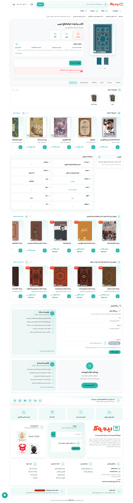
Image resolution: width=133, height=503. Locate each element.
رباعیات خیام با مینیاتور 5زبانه (63, 289)
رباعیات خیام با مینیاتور (113, 289)
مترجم (102, 83)
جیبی (72, 198)
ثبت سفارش (76, 448)
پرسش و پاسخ (73, 83)
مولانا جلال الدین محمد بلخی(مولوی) (12, 142)
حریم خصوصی (61, 475)
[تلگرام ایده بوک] (35, 401)
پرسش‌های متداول (60, 469)
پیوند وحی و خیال (42, 140)
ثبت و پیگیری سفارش (87, 469)
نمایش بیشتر (18, 53)
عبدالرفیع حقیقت (90, 142)
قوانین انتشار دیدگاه (101, 348)
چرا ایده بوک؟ (33, 475)
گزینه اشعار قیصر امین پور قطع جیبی (109, 140)
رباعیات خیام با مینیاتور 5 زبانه (87, 289)
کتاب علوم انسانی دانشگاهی (95, 17)
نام (120, 318)
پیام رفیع (92, 140)
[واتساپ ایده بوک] (40, 401)
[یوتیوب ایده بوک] (25, 401)
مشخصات (117, 83)
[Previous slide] (16, 90)
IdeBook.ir (71, 500)
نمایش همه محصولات (18, 216)
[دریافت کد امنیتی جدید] (105, 343)
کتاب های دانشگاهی (111, 17)
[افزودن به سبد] (117, 147)
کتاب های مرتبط (84, 83)
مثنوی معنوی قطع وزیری (15, 140)
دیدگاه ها (94, 83)
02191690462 (114, 469)
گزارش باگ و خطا (60, 478)
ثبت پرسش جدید (88, 385)
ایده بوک (120, 17)
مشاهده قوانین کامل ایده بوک (47, 351)
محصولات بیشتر (16, 113)
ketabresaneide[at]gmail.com (111, 482)
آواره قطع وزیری (67, 140)
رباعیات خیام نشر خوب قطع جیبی (86, 243)
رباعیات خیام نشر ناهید (113, 243)
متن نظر (119, 325)
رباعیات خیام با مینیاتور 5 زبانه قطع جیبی (36, 289)
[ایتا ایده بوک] (20, 401)
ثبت (53, 434)
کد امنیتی (118, 340)
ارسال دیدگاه (114, 352)
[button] (105, 68)
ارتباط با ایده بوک (32, 472)
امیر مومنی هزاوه (41, 142)
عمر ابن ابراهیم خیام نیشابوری (111, 291)
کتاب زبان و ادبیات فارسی (79, 17)
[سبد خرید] (13, 4)
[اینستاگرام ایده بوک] (30, 401)
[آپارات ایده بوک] (15, 401)
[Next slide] (13, 90)
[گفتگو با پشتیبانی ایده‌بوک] (5, 495)
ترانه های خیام (67, 243)
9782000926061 (73, 190)
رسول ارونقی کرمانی (65, 142)
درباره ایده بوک (33, 469)
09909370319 (113, 472)
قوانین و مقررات (61, 472)
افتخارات (35, 478)
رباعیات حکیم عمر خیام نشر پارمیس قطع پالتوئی (34, 243)
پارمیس (73, 181)
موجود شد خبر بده (75, 63)
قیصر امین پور (115, 142)
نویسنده (109, 83)
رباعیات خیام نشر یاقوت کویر (14, 289)
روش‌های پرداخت (88, 472)
